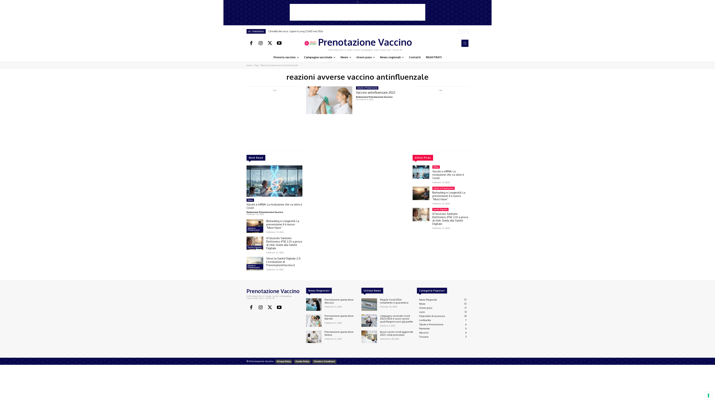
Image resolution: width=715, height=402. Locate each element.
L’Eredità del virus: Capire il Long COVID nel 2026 (295, 31)
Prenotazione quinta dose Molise (339, 333)
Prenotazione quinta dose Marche (339, 317)
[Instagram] (260, 43)
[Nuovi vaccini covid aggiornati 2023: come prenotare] (369, 337)
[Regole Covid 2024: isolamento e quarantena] (369, 304)
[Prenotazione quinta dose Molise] (314, 337)
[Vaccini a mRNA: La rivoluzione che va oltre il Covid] (274, 181)
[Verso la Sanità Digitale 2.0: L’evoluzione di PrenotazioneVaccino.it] (255, 263)
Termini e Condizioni (324, 361)
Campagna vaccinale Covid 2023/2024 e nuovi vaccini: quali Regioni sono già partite (396, 318)
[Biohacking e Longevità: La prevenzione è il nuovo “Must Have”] (255, 226)
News (250, 200)
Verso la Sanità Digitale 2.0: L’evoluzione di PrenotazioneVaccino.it (283, 262)
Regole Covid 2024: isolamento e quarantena (394, 301)
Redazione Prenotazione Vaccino (265, 212)
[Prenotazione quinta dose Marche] (314, 321)
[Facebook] (251, 43)
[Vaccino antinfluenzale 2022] (329, 100)
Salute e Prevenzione (254, 229)
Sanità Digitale (255, 247)
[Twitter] (269, 43)
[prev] (460, 31)
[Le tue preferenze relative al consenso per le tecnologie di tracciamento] (708, 395)
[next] (466, 31)
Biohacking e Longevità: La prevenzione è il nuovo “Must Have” (282, 224)
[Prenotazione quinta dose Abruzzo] (314, 304)
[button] (464, 43)
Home (249, 65)
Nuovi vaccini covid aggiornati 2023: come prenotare (396, 333)
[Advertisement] (357, 12)
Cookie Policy (302, 361)
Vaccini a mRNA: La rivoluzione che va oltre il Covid (274, 206)
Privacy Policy (284, 361)
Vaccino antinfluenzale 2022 (375, 92)
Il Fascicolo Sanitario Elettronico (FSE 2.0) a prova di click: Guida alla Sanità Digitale (284, 243)
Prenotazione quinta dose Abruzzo (339, 301)
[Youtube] (279, 43)
